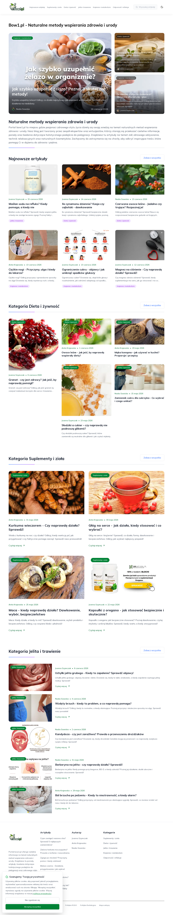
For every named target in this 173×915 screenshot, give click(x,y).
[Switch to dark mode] (161, 7)
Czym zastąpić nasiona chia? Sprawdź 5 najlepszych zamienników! (53, 841)
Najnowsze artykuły (37, 7)
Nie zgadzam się (32, 900)
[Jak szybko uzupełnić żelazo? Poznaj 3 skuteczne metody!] (60, 73)
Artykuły (45, 832)
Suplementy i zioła (54, 7)
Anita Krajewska (16, 265)
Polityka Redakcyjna (88, 905)
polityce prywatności (42, 893)
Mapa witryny (104, 905)
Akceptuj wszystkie (32, 907)
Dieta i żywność (70, 7)
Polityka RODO (71, 905)
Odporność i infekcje (121, 7)
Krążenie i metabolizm (102, 7)
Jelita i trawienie (84, 7)
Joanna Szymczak (16, 199)
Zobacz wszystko (152, 157)
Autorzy (76, 832)
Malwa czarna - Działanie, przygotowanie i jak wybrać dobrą (52, 869)
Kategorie (109, 832)
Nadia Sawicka (122, 199)
